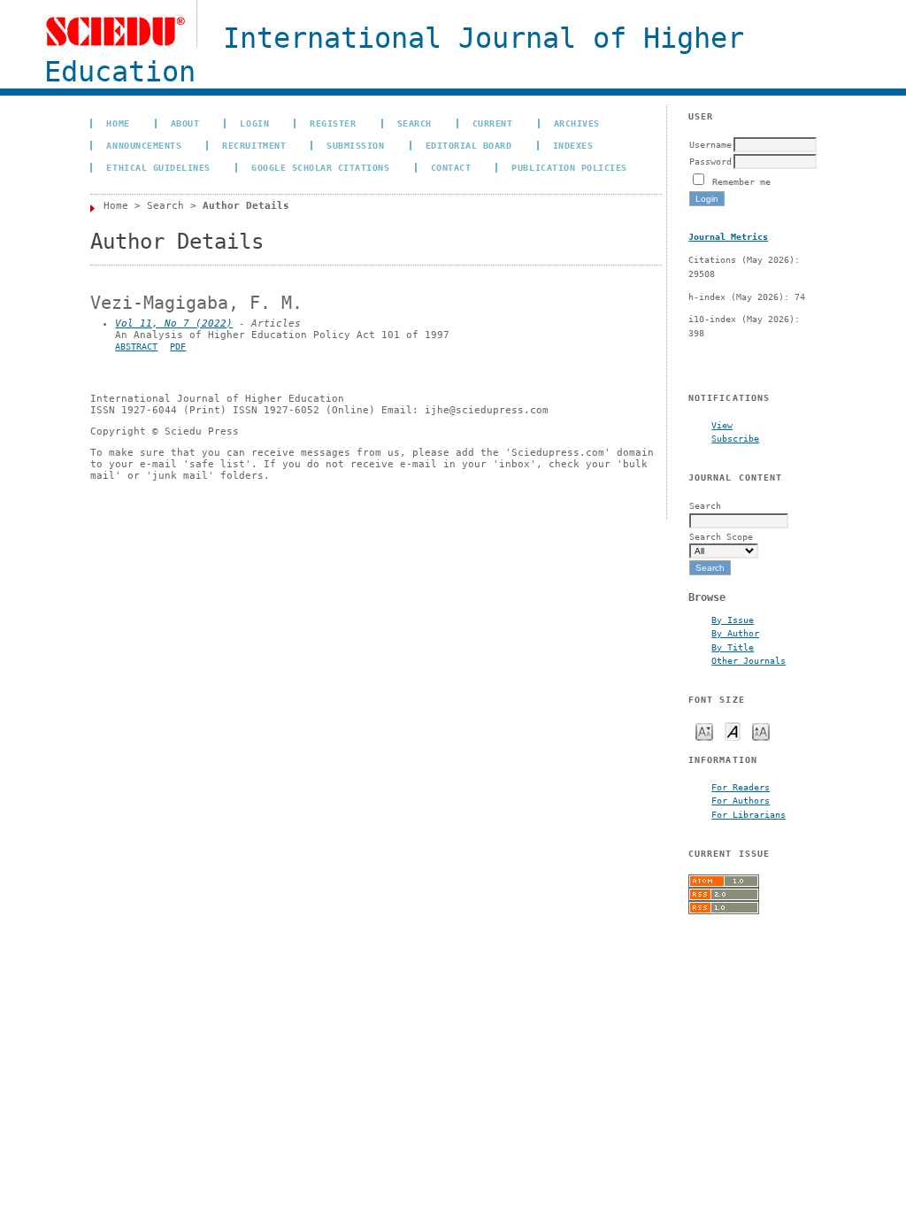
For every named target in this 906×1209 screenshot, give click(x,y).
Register (333, 123)
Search (414, 123)
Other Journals (748, 660)
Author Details (246, 206)
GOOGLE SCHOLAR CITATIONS (320, 167)
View (722, 425)
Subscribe (735, 438)
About (185, 123)
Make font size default (732, 730)
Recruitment (254, 145)
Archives (577, 123)
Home (117, 123)
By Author (735, 633)
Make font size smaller (704, 730)
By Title (732, 647)
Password (710, 161)
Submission (355, 145)
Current (492, 123)
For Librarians (748, 814)
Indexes (573, 145)
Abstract (136, 346)
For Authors (740, 800)
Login (254, 123)
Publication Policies (568, 167)
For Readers (740, 787)
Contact (451, 167)
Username (710, 144)
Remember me (741, 181)
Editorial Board (469, 145)
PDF (178, 346)
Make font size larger (761, 730)
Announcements (143, 145)
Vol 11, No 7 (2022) (174, 323)
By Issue (732, 619)
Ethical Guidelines (158, 167)
